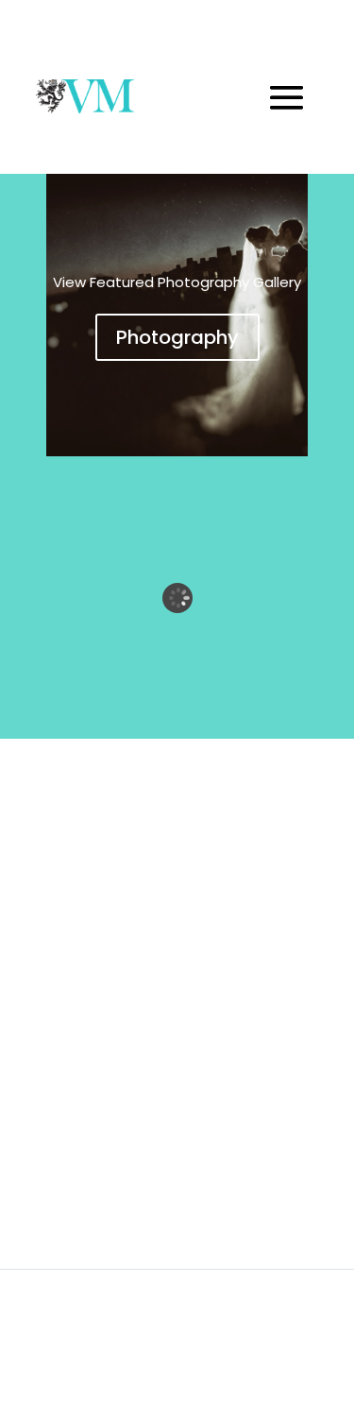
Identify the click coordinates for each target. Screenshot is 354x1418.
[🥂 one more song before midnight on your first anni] (86, 1057)
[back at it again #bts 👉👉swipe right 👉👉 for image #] (86, 845)
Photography (177, 337)
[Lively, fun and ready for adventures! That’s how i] (86, 1164)
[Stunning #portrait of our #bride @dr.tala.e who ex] (86, 951)
